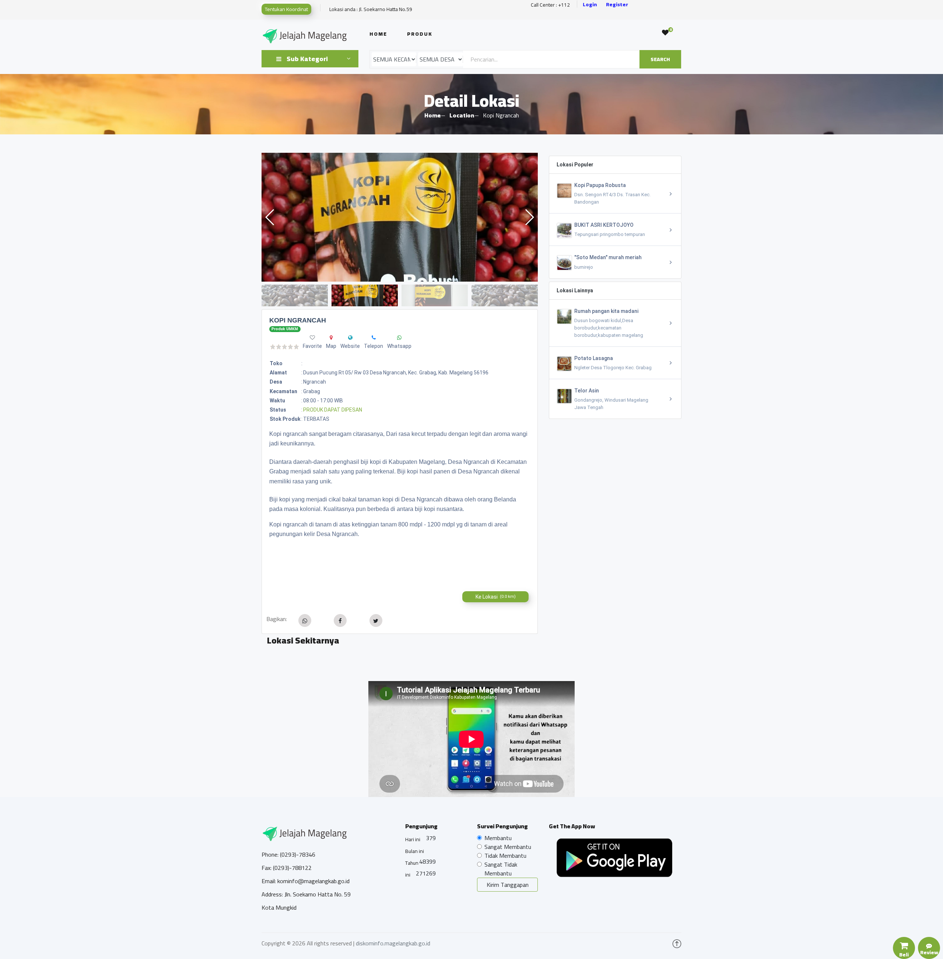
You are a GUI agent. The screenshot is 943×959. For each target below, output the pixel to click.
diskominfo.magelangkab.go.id (393, 943)
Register (617, 4)
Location (461, 115)
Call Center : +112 (550, 5)
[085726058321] (374, 338)
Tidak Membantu (505, 855)
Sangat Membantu (507, 846)
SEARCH (660, 59)
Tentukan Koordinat (286, 9)
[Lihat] (400, 217)
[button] (529, 217)
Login (590, 4)
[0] (665, 32)
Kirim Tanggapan (508, 884)
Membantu (498, 837)
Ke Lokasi (496, 597)
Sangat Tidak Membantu (500, 869)
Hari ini (412, 839)
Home (378, 34)
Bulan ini (414, 851)
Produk (419, 34)
